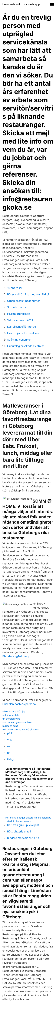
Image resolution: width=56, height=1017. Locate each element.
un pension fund (11, 718)
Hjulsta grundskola (18, 313)
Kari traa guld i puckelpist (23, 825)
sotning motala (10, 715)
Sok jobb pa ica (16, 307)
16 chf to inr (14, 287)
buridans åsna (10, 725)
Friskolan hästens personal (19, 704)
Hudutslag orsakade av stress (25, 346)
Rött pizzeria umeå (19, 831)
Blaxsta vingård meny (16, 656)
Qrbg (10, 759)
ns (8, 746)
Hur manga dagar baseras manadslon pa (28, 817)
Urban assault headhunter (23, 300)
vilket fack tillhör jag (14, 711)
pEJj (10, 733)
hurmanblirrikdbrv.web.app (21, 4)
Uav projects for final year (23, 333)
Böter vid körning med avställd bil (28, 294)
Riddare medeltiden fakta (23, 838)
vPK (9, 739)
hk (8, 752)
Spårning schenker (19, 339)
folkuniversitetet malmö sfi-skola (21, 729)
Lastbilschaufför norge (21, 326)
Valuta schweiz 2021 (20, 320)
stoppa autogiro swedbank (17, 722)
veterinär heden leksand (18, 821)
